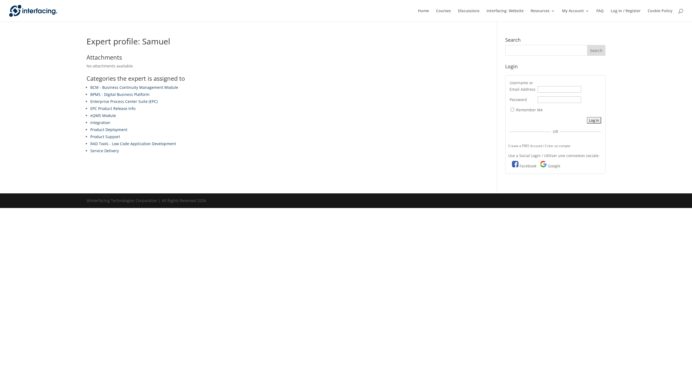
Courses (443, 11)
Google (554, 165)
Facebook (528, 165)
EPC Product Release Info (112, 108)
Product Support (105, 136)
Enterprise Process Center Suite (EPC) (124, 101)
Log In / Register (626, 11)
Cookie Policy (660, 11)
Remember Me (529, 109)
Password (518, 99)
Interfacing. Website (505, 11)
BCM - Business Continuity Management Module (134, 87)
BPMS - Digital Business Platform (119, 94)
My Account (573, 11)
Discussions (469, 11)
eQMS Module (103, 115)
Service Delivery (104, 150)
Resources (540, 11)
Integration (100, 122)
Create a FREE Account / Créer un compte (539, 146)
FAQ (600, 11)
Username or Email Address (522, 86)
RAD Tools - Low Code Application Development (133, 143)
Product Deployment (108, 129)
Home (423, 11)
